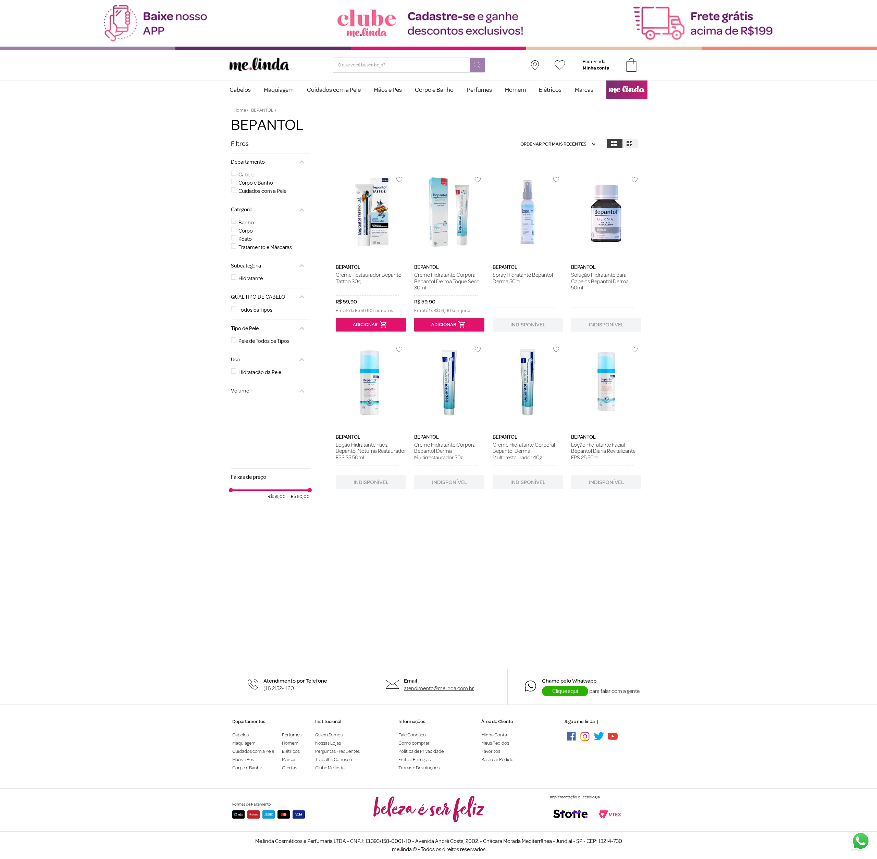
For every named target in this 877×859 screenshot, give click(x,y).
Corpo (245, 230)
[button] (270, 162)
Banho (246, 222)
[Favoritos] (559, 65)
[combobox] (408, 65)
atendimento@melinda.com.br (439, 688)
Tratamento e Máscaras (265, 247)
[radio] (614, 143)
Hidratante (250, 278)
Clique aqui (565, 691)
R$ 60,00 (298, 496)
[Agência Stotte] (570, 814)
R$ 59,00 (277, 496)
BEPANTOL (262, 110)
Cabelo (246, 174)
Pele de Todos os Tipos (263, 341)
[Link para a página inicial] (241, 110)
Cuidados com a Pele (262, 191)
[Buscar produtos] (477, 65)
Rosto (245, 239)
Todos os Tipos (255, 310)
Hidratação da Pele (259, 372)
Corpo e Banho (255, 182)
